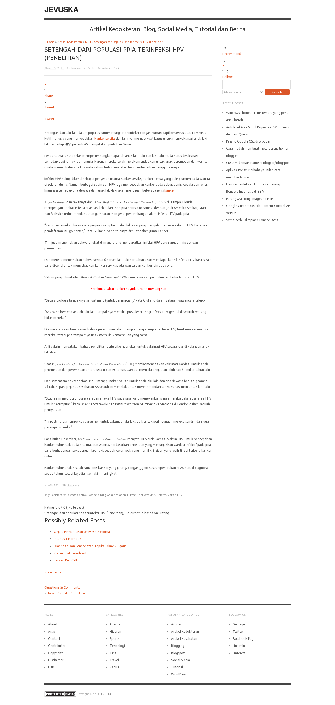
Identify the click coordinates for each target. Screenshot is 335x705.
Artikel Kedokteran (70, 42)
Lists (51, 667)
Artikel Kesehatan (184, 639)
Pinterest (239, 653)
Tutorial (177, 667)
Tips (113, 653)
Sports (114, 639)
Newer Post (55, 593)
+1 (46, 84)
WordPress (178, 674)
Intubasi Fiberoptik (67, 539)
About (52, 624)
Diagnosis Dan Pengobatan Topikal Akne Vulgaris (90, 546)
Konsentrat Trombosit (70, 553)
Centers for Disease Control (69, 495)
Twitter (238, 631)
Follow (227, 77)
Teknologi (117, 646)
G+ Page (239, 624)
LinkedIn (239, 646)
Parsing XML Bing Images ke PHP (249, 199)
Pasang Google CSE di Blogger (248, 141)
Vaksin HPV (175, 495)
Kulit (88, 42)
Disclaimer (55, 660)
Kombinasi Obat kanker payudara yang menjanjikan (128, 289)
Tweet (49, 107)
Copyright (55, 653)
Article (176, 624)
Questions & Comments (62, 587)
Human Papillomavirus (141, 495)
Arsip (51, 631)
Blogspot (178, 653)
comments (52, 572)
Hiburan (115, 631)
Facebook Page (244, 639)
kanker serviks (104, 138)
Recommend (231, 54)
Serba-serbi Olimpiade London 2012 (252, 220)
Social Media (180, 660)
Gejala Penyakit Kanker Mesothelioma (82, 532)
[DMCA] (60, 694)
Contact (54, 639)
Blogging (177, 646)
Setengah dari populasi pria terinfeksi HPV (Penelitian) (129, 42)
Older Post (68, 593)
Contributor (56, 646)
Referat (161, 495)
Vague (114, 667)
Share (48, 96)
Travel (114, 660)
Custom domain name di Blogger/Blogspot (257, 163)
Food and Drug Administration (107, 495)
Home (50, 42)
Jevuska (76, 68)
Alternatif (117, 624)
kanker (169, 190)
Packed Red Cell (65, 560)
